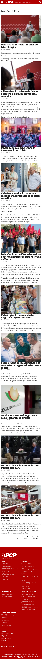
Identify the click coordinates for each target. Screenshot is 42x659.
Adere (3, 629)
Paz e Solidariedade (6, 596)
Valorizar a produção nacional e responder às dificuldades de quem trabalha (20, 196)
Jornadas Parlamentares (27, 604)
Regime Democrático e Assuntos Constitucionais (30, 578)
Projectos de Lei (25, 593)
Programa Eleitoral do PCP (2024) (30, 607)
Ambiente (24, 565)
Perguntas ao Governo (27, 601)
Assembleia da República (29, 591)
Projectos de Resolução (27, 594)
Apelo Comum (5, 614)
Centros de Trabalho (7, 633)
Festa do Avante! (6, 638)
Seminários (4, 624)
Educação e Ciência (26, 571)
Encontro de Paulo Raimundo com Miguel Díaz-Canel (19, 467)
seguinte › (26, 538)
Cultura (23, 568)
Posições (24, 561)
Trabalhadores (25, 586)
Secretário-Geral (5, 569)
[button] (2, 2)
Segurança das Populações (28, 582)
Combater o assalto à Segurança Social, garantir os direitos (19, 416)
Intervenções (25, 599)
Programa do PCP (6, 573)
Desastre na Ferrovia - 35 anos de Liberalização (19, 46)
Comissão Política (6, 566)
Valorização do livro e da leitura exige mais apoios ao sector (18, 316)
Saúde (23, 580)
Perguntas (4, 622)
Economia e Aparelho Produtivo (30, 569)
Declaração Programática (8, 615)
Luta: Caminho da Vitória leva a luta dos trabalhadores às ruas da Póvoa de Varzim (21, 257)
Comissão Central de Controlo (9, 568)
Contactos (4, 631)
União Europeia (25, 588)
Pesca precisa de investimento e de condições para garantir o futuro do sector (21, 365)
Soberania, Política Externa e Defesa (29, 584)
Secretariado (4, 565)
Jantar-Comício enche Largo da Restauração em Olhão (18, 149)
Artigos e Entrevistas (6, 594)
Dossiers (4, 635)
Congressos (4, 576)
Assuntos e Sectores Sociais (28, 566)
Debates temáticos (26, 598)
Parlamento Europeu (8, 612)
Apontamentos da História (8, 574)
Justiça (23, 573)
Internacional (6, 591)
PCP (22, 574)
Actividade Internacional (7, 593)
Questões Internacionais (7, 598)
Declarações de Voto (7, 619)
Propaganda (30, 656)
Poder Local (4, 579)
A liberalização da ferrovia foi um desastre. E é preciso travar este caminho (19, 94)
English (3, 640)
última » (35, 538)
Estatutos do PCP (5, 571)
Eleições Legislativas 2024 (28, 609)
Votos (23, 602)
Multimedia (4, 637)
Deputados (24, 606)
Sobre (3, 561)
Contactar (23, 656)
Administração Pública (27, 563)
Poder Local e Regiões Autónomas (30, 576)
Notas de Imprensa (6, 625)
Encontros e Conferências (8, 578)
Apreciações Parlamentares (28, 596)
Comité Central (5, 563)
